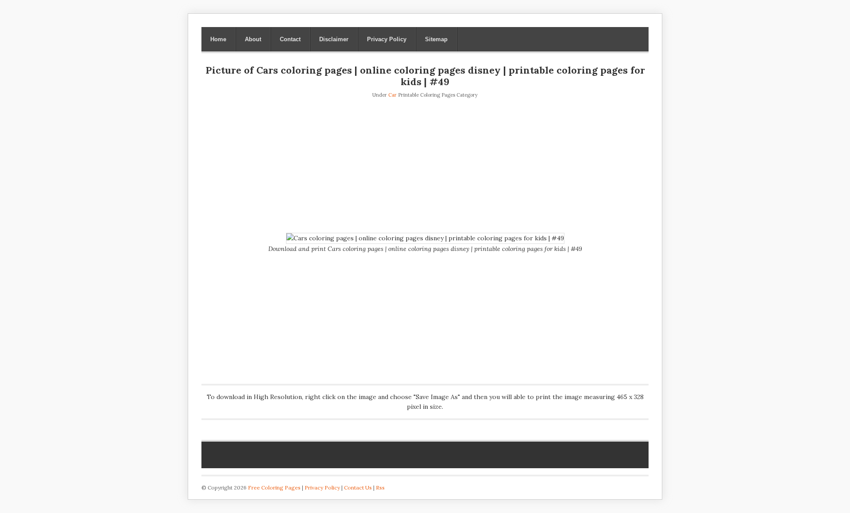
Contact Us (358, 487)
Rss (380, 487)
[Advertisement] (425, 166)
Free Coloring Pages (274, 487)
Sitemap (436, 39)
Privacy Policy (386, 39)
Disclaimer (333, 39)
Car (392, 95)
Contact (290, 39)
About (253, 39)
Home (218, 39)
